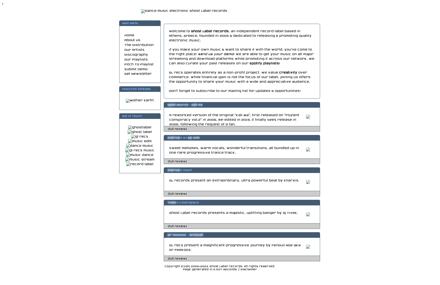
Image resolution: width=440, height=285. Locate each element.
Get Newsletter (138, 74)
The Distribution (139, 45)
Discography (136, 54)
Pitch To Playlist (139, 64)
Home (129, 35)
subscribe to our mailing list (222, 91)
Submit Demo (136, 69)
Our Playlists (136, 59)
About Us (133, 40)
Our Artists (135, 50)
